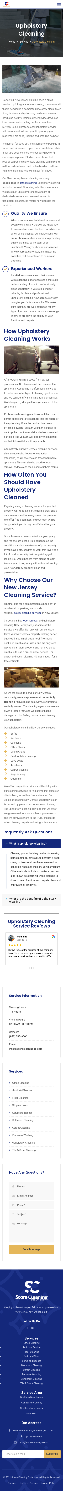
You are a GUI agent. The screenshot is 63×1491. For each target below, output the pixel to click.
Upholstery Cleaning (23, 1142)
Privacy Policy (48, 1483)
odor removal (30, 620)
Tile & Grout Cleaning (24, 1150)
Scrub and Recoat (22, 1112)
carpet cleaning (28, 182)
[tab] (31, 843)
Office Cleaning (20, 1082)
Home (12, 41)
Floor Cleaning (20, 1097)
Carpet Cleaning (21, 1127)
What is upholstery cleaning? (28, 843)
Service (23, 41)
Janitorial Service (22, 1090)
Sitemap (12, 1483)
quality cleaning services (28, 612)
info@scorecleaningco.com (34, 1442)
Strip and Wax (20, 1105)
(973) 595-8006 (34, 1436)
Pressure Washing (22, 1135)
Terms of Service (29, 1483)
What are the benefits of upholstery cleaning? (32, 900)
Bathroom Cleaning (22, 1120)
